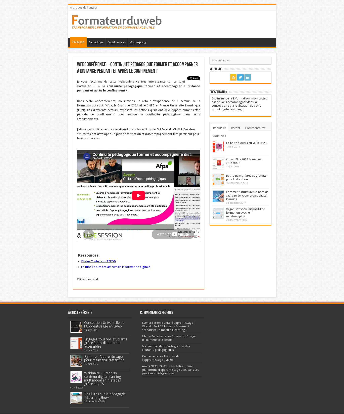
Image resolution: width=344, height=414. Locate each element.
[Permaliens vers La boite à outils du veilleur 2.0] (218, 147)
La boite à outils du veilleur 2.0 (246, 143)
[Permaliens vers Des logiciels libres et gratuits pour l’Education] (218, 179)
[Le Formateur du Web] (117, 27)
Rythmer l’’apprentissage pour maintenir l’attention (104, 358)
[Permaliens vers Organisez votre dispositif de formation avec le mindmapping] (218, 213)
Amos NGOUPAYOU (155, 366)
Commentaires (255, 128)
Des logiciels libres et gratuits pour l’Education (246, 177)
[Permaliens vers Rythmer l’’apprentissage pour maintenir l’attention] (76, 360)
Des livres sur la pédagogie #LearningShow (105, 396)
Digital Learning (116, 42)
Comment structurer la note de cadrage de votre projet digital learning (247, 195)
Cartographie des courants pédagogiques (166, 348)
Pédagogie (78, 41)
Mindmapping (138, 42)
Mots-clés (219, 136)
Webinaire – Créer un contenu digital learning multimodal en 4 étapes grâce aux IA (102, 378)
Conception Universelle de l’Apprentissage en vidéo (104, 324)
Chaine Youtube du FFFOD (98, 261)
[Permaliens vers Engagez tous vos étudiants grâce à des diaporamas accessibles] (76, 343)
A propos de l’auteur (83, 7)
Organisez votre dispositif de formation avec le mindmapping (245, 212)
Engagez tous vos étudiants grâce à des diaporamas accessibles (105, 342)
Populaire (219, 128)
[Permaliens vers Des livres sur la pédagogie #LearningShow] (76, 398)
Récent (235, 128)
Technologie (96, 42)
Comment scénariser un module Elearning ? (165, 328)
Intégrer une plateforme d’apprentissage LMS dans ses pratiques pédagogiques (170, 369)
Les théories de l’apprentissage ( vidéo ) (160, 358)
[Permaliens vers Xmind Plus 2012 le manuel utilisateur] (218, 163)
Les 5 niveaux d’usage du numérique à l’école (169, 338)
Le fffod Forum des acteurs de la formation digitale (115, 267)
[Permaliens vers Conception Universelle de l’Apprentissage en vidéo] (76, 326)
